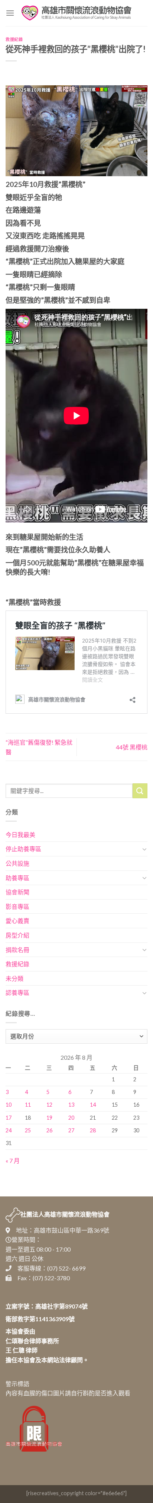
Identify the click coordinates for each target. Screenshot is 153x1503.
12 (49, 1104)
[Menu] (10, 13)
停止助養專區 (23, 848)
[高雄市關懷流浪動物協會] (76, 13)
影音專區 (17, 906)
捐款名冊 (17, 949)
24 (9, 1130)
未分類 (14, 978)
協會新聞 (17, 891)
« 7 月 (13, 1160)
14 (93, 1104)
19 (49, 1117)
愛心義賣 (17, 920)
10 (9, 1104)
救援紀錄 (14, 39)
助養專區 (17, 877)
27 (71, 1130)
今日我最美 (20, 834)
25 (28, 1130)
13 (71, 1104)
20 (71, 1117)
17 (9, 1117)
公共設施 (17, 863)
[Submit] (140, 790)
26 (49, 1130)
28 (93, 1130)
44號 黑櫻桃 (131, 747)
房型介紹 (17, 935)
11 (28, 1104)
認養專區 (17, 992)
